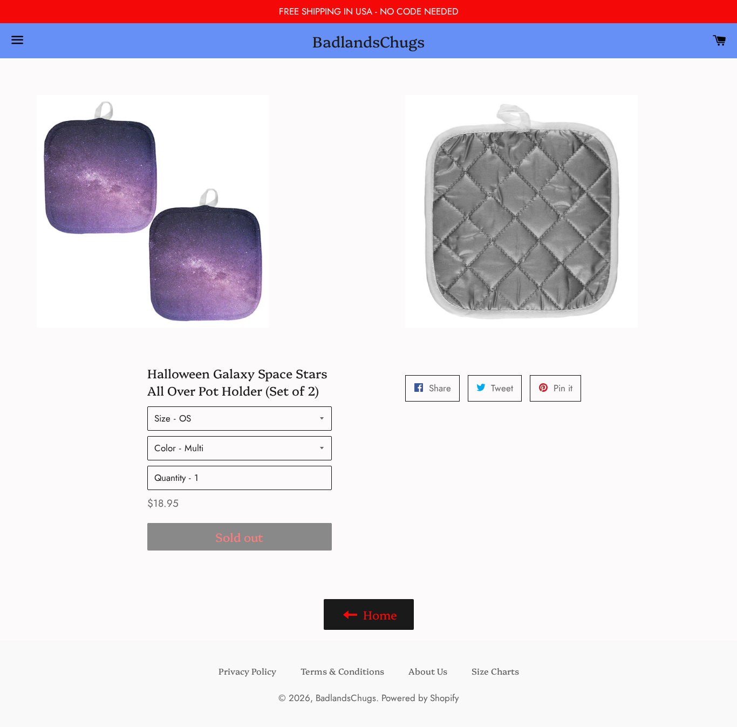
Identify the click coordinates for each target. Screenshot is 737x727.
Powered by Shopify (420, 697)
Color (165, 447)
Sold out (239, 536)
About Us (427, 671)
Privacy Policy (247, 671)
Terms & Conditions (342, 671)
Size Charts (495, 671)
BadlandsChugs (368, 40)
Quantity (170, 477)
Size (162, 418)
